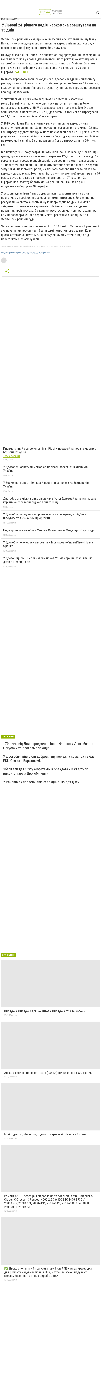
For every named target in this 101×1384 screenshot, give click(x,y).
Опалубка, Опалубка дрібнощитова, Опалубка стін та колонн (44, 1011)
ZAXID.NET (21, 72)
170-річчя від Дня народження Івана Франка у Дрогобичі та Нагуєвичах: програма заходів (48, 746)
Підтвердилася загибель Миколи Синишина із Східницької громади (49, 530)
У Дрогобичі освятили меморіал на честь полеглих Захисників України (45, 469)
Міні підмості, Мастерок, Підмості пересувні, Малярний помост (46, 1134)
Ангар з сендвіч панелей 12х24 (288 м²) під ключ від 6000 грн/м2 (48, 1073)
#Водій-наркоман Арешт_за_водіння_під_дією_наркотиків (25, 252)
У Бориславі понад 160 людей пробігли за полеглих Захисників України (46, 484)
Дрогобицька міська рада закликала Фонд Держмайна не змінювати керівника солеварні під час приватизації (50, 500)
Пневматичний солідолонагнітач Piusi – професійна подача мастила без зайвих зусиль (49, 450)
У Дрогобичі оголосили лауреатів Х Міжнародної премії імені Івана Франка (48, 544)
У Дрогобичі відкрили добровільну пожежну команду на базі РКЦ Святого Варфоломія (49, 758)
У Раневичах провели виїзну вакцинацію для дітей (41, 782)
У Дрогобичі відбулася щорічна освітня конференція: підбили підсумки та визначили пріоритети (44, 516)
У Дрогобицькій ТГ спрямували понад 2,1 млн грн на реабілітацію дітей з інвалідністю (47, 560)
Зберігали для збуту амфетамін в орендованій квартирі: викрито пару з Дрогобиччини (45, 771)
